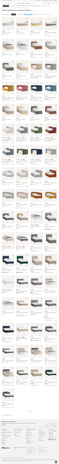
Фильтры (14, 14)
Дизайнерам (3, 442)
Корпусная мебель (41, 432)
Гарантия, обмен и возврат (30, 435)
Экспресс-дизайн (41, 440)
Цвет (47, 14)
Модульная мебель (41, 435)
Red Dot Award (51, 434)
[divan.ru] (5, 448)
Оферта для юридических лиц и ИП (31, 448)
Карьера (27, 438)
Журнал (23, 3)
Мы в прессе (28, 443)
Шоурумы (28, 3)
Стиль (50, 14)
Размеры (43, 14)
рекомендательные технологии (19, 457)
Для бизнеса (3, 440)
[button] (52, 3)
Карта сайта (28, 440)
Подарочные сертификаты (30, 441)
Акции (20, 3)
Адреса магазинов (29, 432)
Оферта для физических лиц (30, 447)
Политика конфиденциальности (43, 447)
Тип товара (35, 14)
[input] (37, 3)
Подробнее (4, 424)
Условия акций (41, 448)
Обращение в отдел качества (6, 435)
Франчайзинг (3, 443)
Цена (39, 14)
